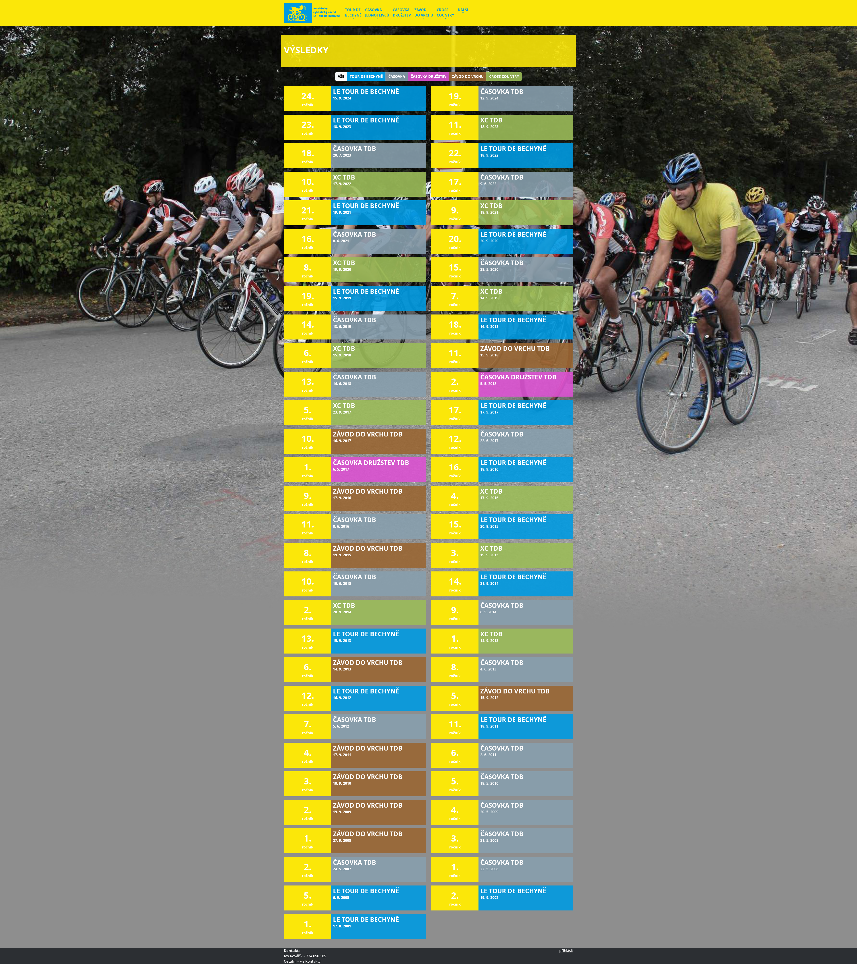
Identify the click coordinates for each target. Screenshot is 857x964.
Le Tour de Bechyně (366, 205)
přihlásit (566, 950)
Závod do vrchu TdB (515, 348)
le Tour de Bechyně (366, 91)
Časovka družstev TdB (518, 377)
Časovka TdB (354, 148)
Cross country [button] (445, 12)
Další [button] (463, 9)
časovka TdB (501, 91)
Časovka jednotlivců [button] (377, 12)
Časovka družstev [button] (402, 12)
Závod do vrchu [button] (423, 12)
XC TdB (491, 120)
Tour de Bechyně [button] (353, 12)
